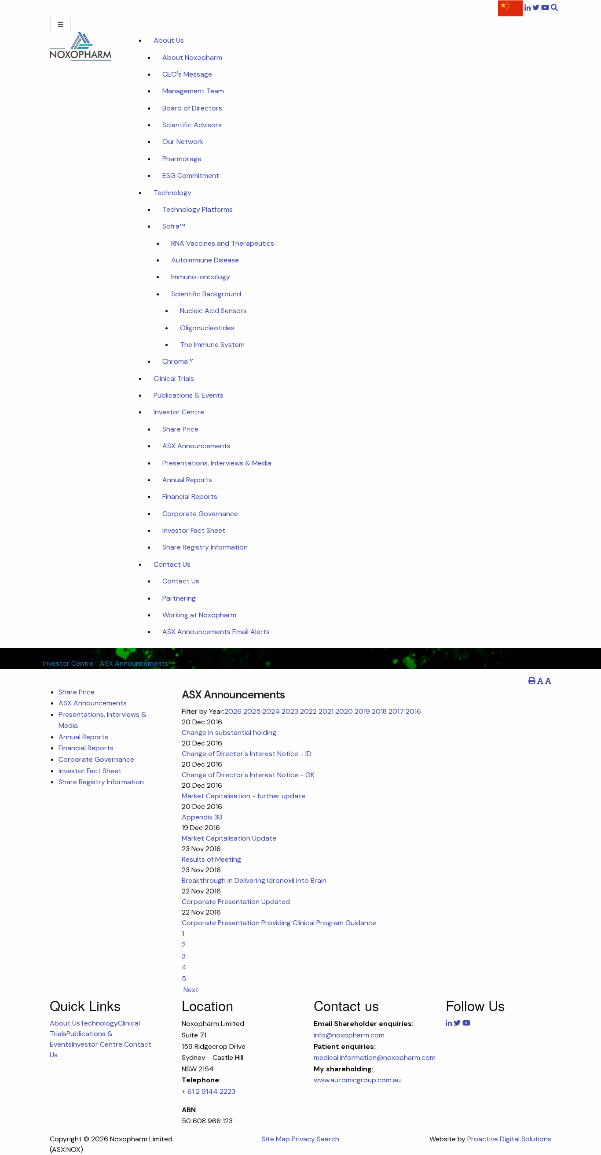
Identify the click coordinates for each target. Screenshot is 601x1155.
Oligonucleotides (207, 327)
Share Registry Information (205, 547)
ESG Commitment (190, 175)
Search (328, 1139)
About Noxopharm (192, 57)
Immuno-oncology (200, 276)
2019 (362, 711)
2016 (413, 711)
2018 (379, 711)
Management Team (193, 91)
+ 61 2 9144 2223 (208, 1091)
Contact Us (172, 564)
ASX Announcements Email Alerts (216, 631)
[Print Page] (531, 681)
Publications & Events (189, 395)
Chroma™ (177, 361)
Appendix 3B (202, 817)
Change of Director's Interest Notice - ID (246, 753)
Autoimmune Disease (205, 260)
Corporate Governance (200, 513)
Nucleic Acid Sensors (213, 310)
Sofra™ (173, 226)
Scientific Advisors (192, 124)
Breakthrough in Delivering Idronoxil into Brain (254, 880)
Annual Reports (187, 479)
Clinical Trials (174, 378)
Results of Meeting (211, 859)
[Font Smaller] (540, 681)
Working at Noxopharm (199, 615)
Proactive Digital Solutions (509, 1139)
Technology (172, 192)
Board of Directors (192, 108)
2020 (344, 711)
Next (190, 989)
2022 (308, 711)
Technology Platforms (197, 209)
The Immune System (212, 344)
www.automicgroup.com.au (357, 1080)
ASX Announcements (196, 445)
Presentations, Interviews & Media (216, 463)
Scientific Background (206, 294)
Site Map (276, 1139)
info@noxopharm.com (349, 1035)
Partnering (179, 598)
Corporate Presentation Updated (236, 901)
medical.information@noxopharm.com (375, 1057)
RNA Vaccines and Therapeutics (222, 243)
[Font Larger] (548, 681)
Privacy (303, 1139)
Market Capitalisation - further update (243, 796)
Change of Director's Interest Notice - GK (248, 774)
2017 (396, 711)
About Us (169, 40)
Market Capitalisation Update (229, 838)
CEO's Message (187, 74)
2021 (326, 711)
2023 (290, 711)
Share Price (180, 429)
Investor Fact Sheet (193, 530)
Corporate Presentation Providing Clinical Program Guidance (279, 922)
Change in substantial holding (229, 732)
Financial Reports (189, 496)
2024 (271, 711)
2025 (251, 711)
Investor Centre (179, 412)
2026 (233, 711)
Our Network (183, 141)
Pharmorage (182, 158)
